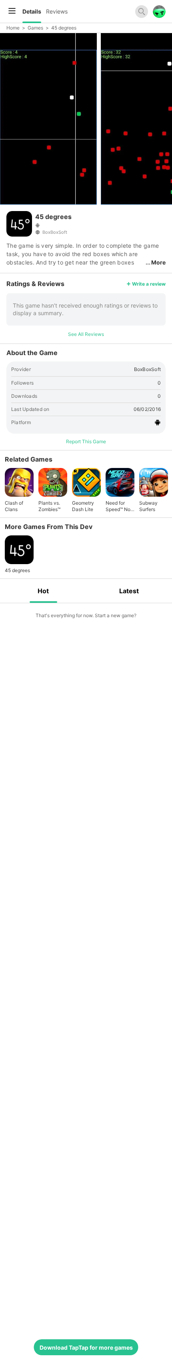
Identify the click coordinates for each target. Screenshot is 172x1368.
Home (13, 28)
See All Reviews (86, 334)
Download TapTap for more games (86, 1347)
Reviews (57, 11)
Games (35, 28)
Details (31, 11)
